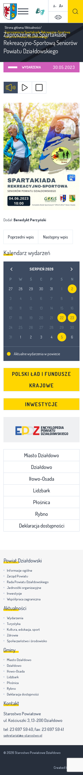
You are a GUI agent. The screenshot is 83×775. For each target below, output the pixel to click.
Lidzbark (41, 490)
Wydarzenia (31, 67)
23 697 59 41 (53, 729)
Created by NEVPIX (67, 767)
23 (72, 317)
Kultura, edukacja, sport (23, 629)
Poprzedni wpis (21, 237)
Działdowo (41, 467)
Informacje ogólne (19, 570)
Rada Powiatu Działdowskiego (28, 582)
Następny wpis (55, 237)
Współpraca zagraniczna (24, 599)
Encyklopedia (41, 429)
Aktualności (32, 27)
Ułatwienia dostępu (58, 17)
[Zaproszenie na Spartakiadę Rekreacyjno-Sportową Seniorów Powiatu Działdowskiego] (41, 156)
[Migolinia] (40, 11)
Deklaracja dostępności (41, 525)
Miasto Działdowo (41, 455)
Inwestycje (41, 404)
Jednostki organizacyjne (24, 587)
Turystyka (14, 624)
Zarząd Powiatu (17, 576)
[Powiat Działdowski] (10, 11)
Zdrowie (12, 635)
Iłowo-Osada (41, 478)
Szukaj (75, 11)
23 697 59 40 (21, 729)
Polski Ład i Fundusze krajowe (41, 380)
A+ (61, 6)
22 (62, 317)
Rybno (41, 514)
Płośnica (41, 502)
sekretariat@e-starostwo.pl (22, 735)
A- (54, 6)
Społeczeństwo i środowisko (27, 641)
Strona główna (14, 27)
